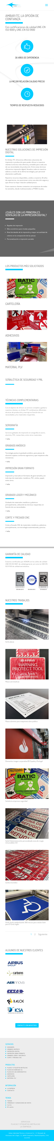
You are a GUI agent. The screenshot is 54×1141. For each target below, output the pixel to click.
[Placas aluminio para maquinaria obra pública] (27, 718)
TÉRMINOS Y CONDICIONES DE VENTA (19, 1103)
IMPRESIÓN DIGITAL (13, 1051)
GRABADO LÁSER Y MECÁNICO (16, 1055)
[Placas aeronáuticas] (27, 679)
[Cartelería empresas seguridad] (27, 798)
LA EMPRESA (11, 1088)
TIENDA (9, 1101)
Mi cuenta (10, 1107)
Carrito (9, 1105)
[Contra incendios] (27, 880)
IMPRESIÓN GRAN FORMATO (16, 1053)
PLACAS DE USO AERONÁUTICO (16, 1072)
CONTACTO (10, 1090)
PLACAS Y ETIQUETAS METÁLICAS (17, 1068)
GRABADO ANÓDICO (13, 1049)
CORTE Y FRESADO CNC (14, 1057)
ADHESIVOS (10, 1074)
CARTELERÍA (11, 1076)
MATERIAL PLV (11, 1078)
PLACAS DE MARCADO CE (14, 1070)
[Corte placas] (27, 639)
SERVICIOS (25, 1121)
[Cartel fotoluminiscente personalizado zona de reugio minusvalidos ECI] (27, 838)
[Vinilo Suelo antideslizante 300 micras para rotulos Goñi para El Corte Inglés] (27, 920)
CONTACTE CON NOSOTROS (27, 1025)
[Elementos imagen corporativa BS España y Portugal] (27, 758)
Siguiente (42, 934)
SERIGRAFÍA (10, 1047)
